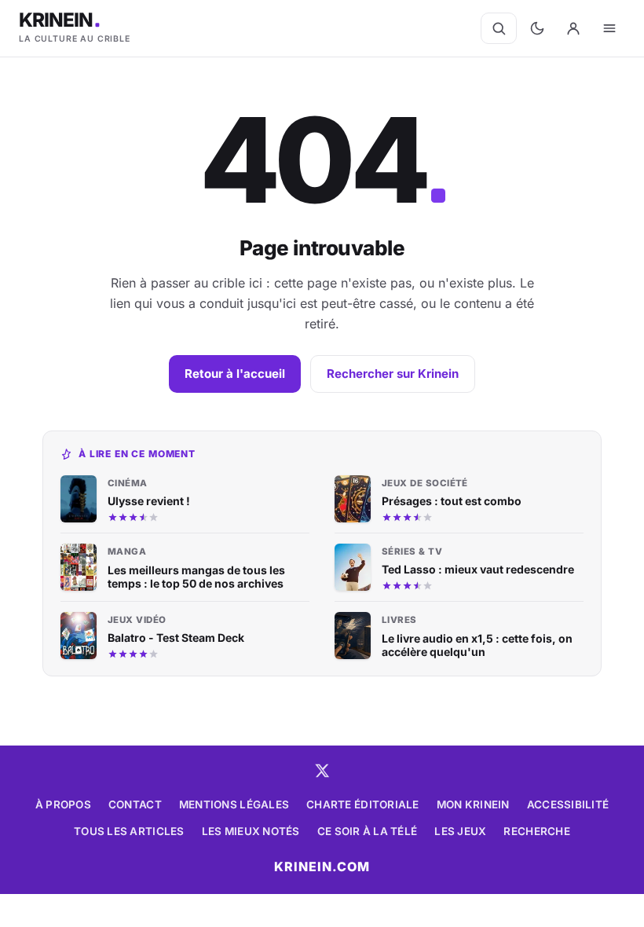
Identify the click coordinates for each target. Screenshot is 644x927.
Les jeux (460, 831)
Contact (135, 804)
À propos (63, 804)
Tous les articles (129, 831)
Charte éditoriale (362, 804)
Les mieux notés (251, 831)
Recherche (536, 831)
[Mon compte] (573, 28)
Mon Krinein (473, 804)
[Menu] (609, 28)
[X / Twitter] (322, 771)
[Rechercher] (499, 28)
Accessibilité (568, 804)
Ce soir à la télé (367, 831)
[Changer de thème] (537, 28)
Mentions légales (234, 804)
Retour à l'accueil (235, 373)
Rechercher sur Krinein (393, 373)
